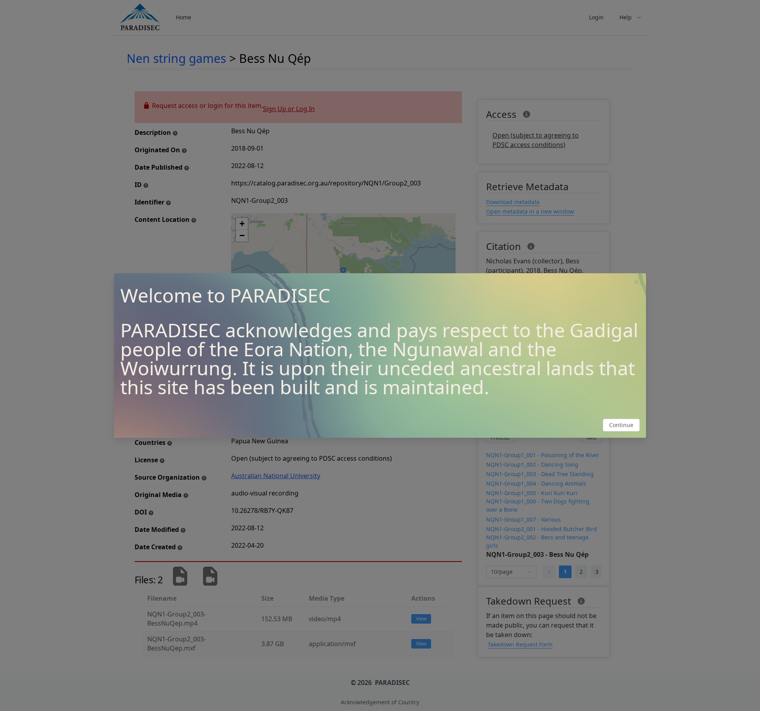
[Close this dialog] (636, 282)
